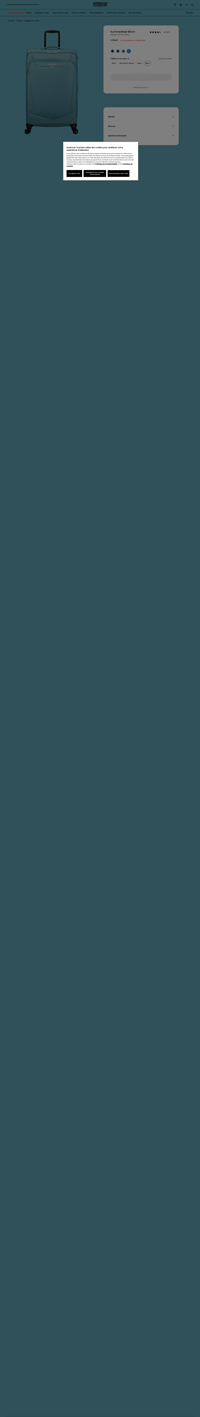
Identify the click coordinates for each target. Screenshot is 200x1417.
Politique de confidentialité (106, 164)
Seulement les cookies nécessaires (95, 173)
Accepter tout (74, 173)
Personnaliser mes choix (118, 173)
